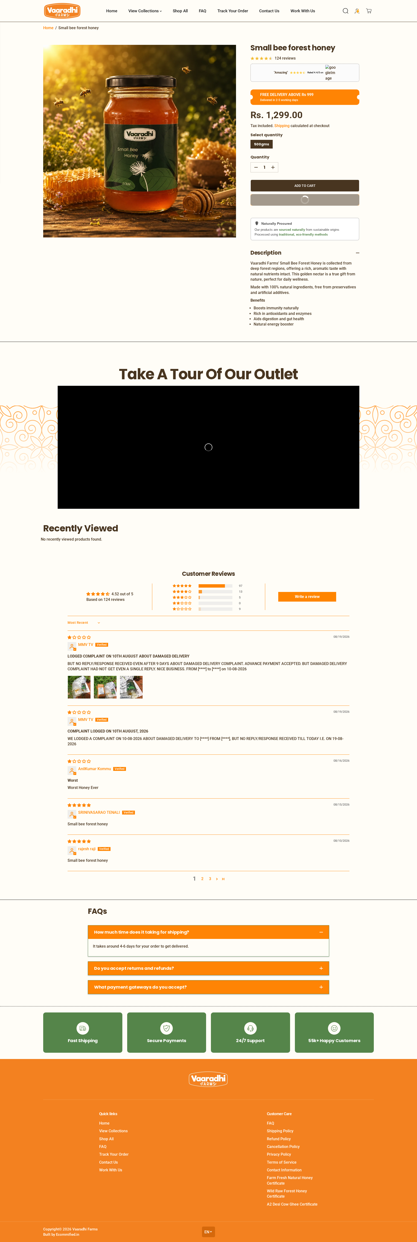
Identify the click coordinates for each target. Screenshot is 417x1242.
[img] (79, 637)
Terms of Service (282, 1162)
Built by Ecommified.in (61, 1234)
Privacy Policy (279, 1154)
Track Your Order (232, 10)
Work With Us (303, 10)
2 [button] (202, 878)
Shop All (180, 10)
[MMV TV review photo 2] (105, 687)
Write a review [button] (307, 596)
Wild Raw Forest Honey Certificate (287, 1194)
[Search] (346, 11)
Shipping (282, 125)
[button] (182, 586)
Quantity (259, 157)
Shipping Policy (280, 1131)
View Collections (144, 10)
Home (111, 10)
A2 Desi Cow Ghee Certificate (292, 1204)
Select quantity (266, 135)
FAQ (202, 10)
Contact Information (284, 1170)
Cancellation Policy (283, 1146)
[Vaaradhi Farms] (62, 11)
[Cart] (369, 11)
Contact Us (269, 10)
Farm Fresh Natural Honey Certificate (290, 1180)
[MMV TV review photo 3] (131, 687)
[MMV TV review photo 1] (79, 687)
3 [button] (210, 878)
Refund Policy (279, 1139)
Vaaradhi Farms (85, 1229)
